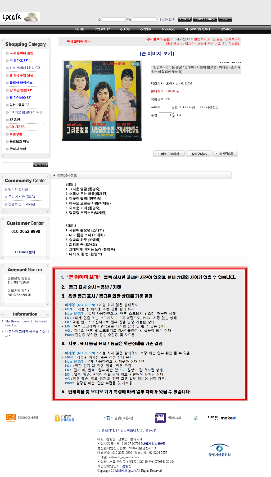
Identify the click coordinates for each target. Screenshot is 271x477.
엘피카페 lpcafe (125, 470)
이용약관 (104, 431)
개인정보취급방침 (126, 431)
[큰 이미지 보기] (149, 53)
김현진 (127, 466)
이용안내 (148, 431)
